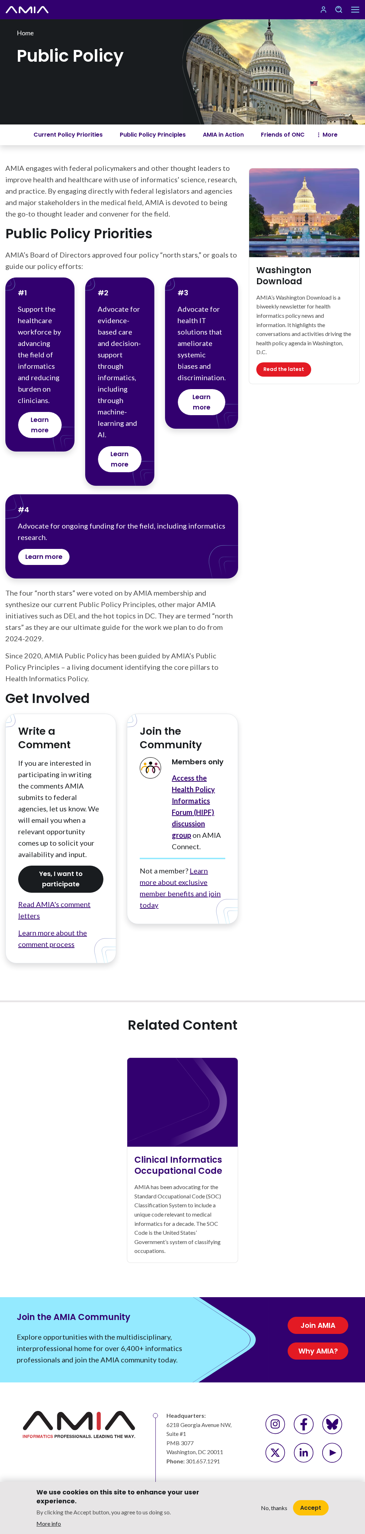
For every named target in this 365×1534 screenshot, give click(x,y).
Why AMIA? (318, 1351)
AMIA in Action (223, 135)
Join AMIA (317, 1325)
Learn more (40, 424)
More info (48, 1523)
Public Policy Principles (153, 135)
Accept (310, 1508)
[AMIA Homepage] (36, 9)
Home (25, 33)
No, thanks (274, 1507)
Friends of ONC (283, 135)
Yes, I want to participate (61, 878)
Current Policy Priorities (68, 135)
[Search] (338, 10)
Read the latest (283, 369)
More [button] (330, 135)
